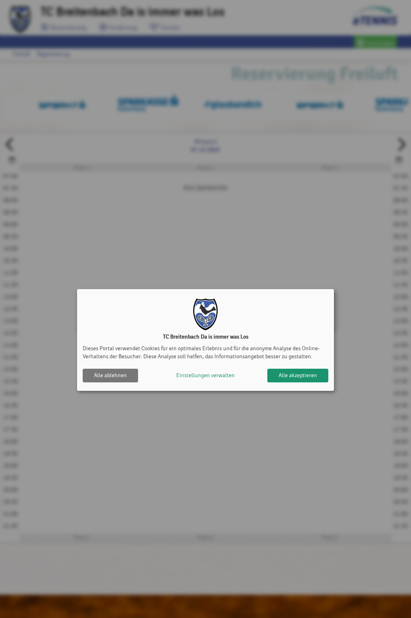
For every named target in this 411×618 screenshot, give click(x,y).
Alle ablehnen (110, 375)
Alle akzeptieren (298, 375)
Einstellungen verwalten (205, 375)
